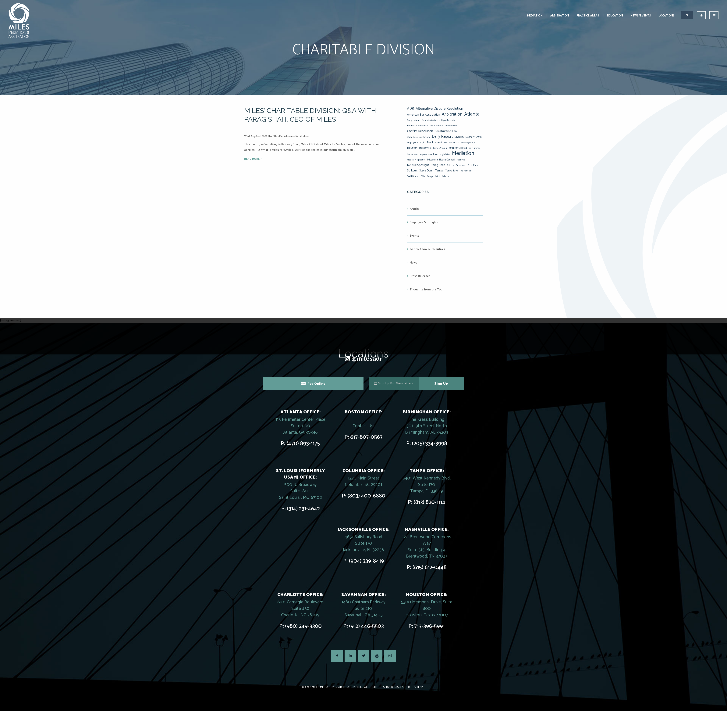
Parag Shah (438, 165)
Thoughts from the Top (426, 289)
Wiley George (427, 176)
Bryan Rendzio (448, 120)
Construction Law (446, 131)
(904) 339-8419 (366, 561)
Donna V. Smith (474, 137)
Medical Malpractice (416, 160)
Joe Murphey (474, 148)
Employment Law (437, 142)
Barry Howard (413, 120)
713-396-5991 (429, 626)
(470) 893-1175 (303, 443)
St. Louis (412, 170)
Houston (412, 147)
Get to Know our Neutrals (427, 249)
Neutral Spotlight (418, 165)
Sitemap (419, 687)
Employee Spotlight (416, 142)
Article (414, 208)
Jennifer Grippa (458, 147)
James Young (440, 148)
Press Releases (420, 276)
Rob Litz (450, 165)
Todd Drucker (413, 176)
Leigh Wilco (444, 154)
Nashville (461, 160)
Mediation (535, 15)
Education (615, 15)
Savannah (461, 165)
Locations (666, 15)
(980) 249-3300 (303, 626)
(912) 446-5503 (366, 626)
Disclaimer (402, 687)
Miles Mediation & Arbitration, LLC (337, 687)
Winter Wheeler (442, 176)
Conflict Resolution (420, 131)
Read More (252, 159)
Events (414, 235)
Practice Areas (587, 15)
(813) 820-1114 (429, 502)
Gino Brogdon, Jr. (468, 142)
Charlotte (438, 125)
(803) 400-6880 (366, 496)
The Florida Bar (466, 171)
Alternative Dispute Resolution (439, 108)
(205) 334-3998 (429, 443)
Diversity (459, 137)
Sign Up (441, 383)
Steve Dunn (426, 170)
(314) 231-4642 (303, 508)
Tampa (439, 170)
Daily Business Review (418, 137)
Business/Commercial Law (420, 125)
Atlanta (472, 114)
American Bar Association (423, 114)
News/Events (640, 15)
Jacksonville (425, 148)
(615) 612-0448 (430, 567)
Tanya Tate (451, 170)
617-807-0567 (366, 437)
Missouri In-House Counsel (441, 160)
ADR (410, 108)
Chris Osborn (451, 125)
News (413, 262)
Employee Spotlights (424, 222)
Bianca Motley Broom (431, 120)
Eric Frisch (454, 143)
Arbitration (559, 15)
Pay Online (316, 384)
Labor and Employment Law (422, 154)
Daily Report (442, 136)
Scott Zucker (474, 165)
